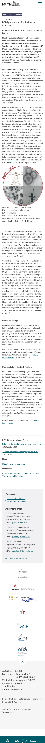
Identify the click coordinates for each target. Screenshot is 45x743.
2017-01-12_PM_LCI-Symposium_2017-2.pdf (17, 500)
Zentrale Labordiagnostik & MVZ (18, 680)
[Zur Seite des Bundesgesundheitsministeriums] (22, 574)
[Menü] (40, 4)
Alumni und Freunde (12, 689)
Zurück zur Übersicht (18, 558)
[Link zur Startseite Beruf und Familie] (22, 613)
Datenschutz (24, 699)
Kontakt (7, 702)
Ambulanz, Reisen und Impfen (13, 685)
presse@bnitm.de (19, 522)
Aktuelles (7, 670)
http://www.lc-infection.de (13, 464)
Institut (18, 670)
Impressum (37, 699)
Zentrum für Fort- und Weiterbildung (25, 675)
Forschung (7, 674)
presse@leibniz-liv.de (21, 536)
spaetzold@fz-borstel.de (22, 551)
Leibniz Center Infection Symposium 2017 (20, 451)
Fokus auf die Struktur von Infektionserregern (21, 444)
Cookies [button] (17, 702)
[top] (22, 662)
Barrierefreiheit (9, 699)
